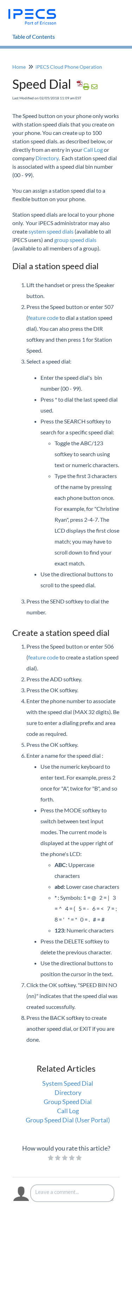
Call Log (93, 149)
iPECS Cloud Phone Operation (69, 67)
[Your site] (35, 9)
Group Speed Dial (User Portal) (68, 1120)
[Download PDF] (78, 87)
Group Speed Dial (68, 1101)
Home (19, 67)
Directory (47, 158)
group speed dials (75, 239)
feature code (43, 317)
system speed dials (51, 231)
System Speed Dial (67, 1083)
